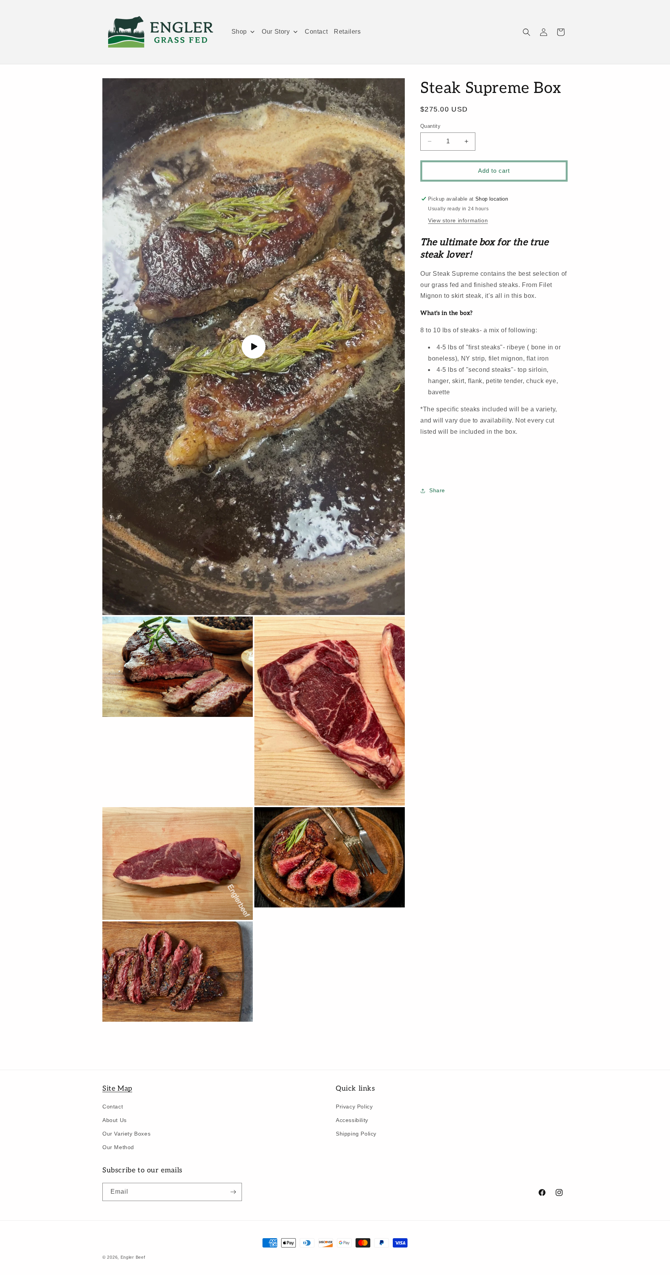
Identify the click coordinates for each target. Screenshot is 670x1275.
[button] (526, 32)
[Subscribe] (233, 1192)
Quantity (430, 126)
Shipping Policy (356, 1134)
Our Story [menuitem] (276, 31)
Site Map (117, 1088)
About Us (114, 1120)
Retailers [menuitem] (347, 31)
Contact (112, 1106)
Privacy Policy (354, 1106)
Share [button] (437, 490)
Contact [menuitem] (316, 31)
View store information (458, 221)
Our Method (118, 1147)
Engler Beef (133, 1257)
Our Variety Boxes (126, 1134)
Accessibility (352, 1120)
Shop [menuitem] (239, 31)
